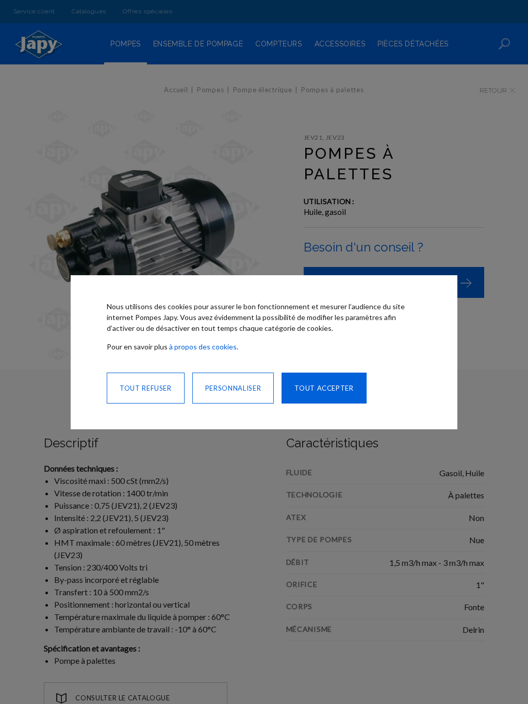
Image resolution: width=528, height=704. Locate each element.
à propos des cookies (203, 346)
